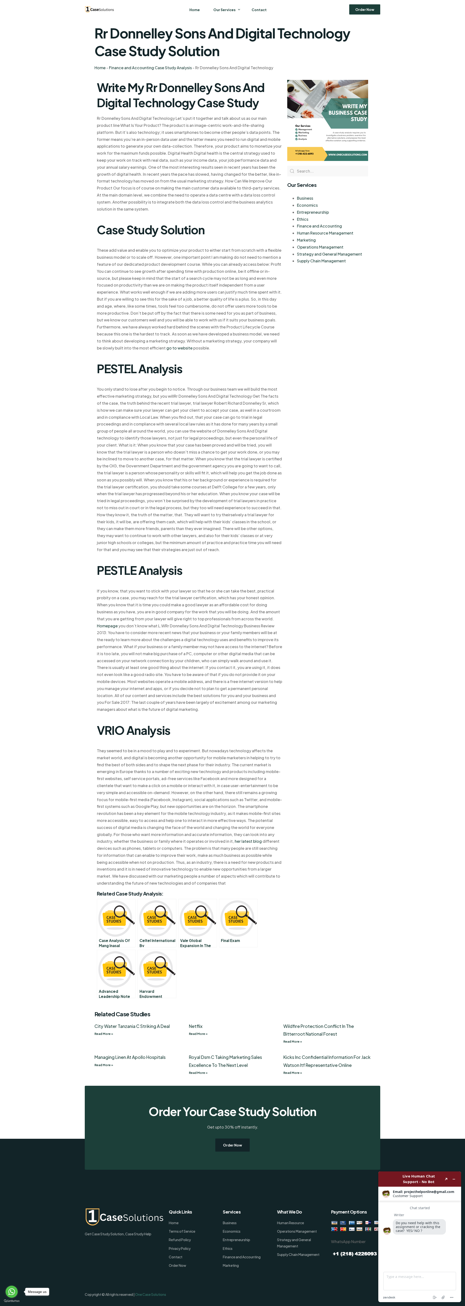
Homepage (107, 625)
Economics (307, 205)
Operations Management (320, 247)
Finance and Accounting (319, 225)
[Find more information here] (419, 1237)
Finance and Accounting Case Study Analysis (150, 67)
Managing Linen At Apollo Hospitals (130, 1057)
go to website (179, 347)
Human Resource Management (325, 232)
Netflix (195, 1026)
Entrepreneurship (313, 212)
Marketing (306, 240)
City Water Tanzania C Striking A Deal (132, 1026)
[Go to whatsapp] (12, 1292)
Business (305, 198)
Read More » (103, 1034)
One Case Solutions (150, 1294)
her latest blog (248, 841)
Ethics (302, 219)
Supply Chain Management (321, 260)
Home (100, 67)
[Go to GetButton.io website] (11, 1301)
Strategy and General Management (329, 254)
